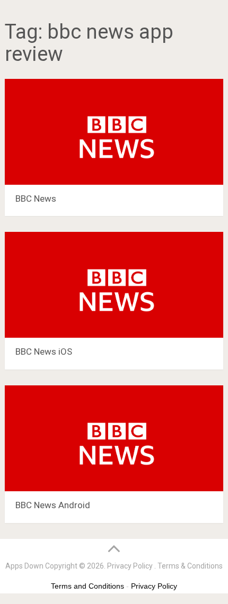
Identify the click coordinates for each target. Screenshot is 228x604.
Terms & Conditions (190, 566)
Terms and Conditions (87, 586)
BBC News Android (52, 505)
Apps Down (24, 566)
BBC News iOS (43, 351)
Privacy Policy (130, 566)
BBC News (35, 198)
